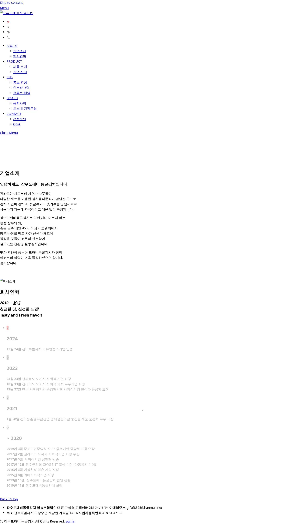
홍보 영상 (20, 82)
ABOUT (12, 45)
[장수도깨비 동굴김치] (16, 13)
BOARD (12, 98)
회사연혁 (19, 56)
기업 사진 (20, 72)
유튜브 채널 (21, 93)
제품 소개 (20, 66)
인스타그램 (21, 87)
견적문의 (19, 119)
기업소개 (19, 51)
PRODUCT (14, 61)
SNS (10, 77)
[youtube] (8, 32)
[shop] (8, 21)
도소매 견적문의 (25, 108)
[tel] (8, 37)
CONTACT (14, 114)
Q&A (16, 124)
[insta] (8, 27)
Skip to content (11, 2)
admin (70, 521)
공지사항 (19, 103)
